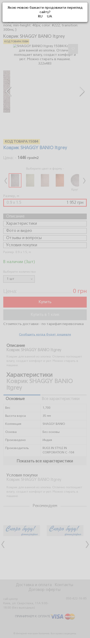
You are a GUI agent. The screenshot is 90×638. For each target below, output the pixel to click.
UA (49, 16)
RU (40, 16)
